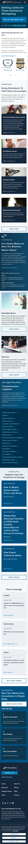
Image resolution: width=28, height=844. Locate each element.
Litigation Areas (6, 791)
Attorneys (4, 787)
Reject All (14, 837)
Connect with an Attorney (14, 704)
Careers (16, 795)
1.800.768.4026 (17, 2)
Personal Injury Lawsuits (9, 440)
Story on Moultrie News (9, 644)
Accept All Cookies (14, 841)
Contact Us (9, 773)
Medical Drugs (6, 435)
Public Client (6, 443)
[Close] (26, 826)
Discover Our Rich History (9, 268)
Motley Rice (10, 768)
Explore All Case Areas (9, 405)
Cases (3, 784)
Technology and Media (9, 451)
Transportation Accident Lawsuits (12, 457)
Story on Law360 (8, 615)
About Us (17, 784)
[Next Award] (26, 67)
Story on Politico (8, 672)
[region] (14, 834)
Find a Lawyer (14, 375)
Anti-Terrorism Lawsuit (9, 413)
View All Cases (14, 229)
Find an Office (14, 329)
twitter (10, 803)
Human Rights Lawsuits (9, 429)
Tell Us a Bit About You (13, 19)
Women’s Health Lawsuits (10, 463)
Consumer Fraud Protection (10, 424)
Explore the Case (8, 132)
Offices (16, 787)
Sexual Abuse (6, 449)
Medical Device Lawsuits (9, 432)
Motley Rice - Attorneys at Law (8, 2)
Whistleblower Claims (8, 460)
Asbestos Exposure (8, 418)
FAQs (15, 791)
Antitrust (4, 415)
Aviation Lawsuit (7, 421)
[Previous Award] (2, 67)
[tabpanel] (7, 65)
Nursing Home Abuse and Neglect (12, 438)
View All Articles (14, 577)
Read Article (7, 503)
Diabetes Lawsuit (7, 426)
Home (3, 795)
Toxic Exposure (6, 454)
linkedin (5, 803)
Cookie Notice (15, 831)
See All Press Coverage (14, 681)
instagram (2, 803)
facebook (8, 803)
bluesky (13, 803)
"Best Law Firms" (20, 70)
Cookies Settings (14, 834)
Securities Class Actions (9, 446)
